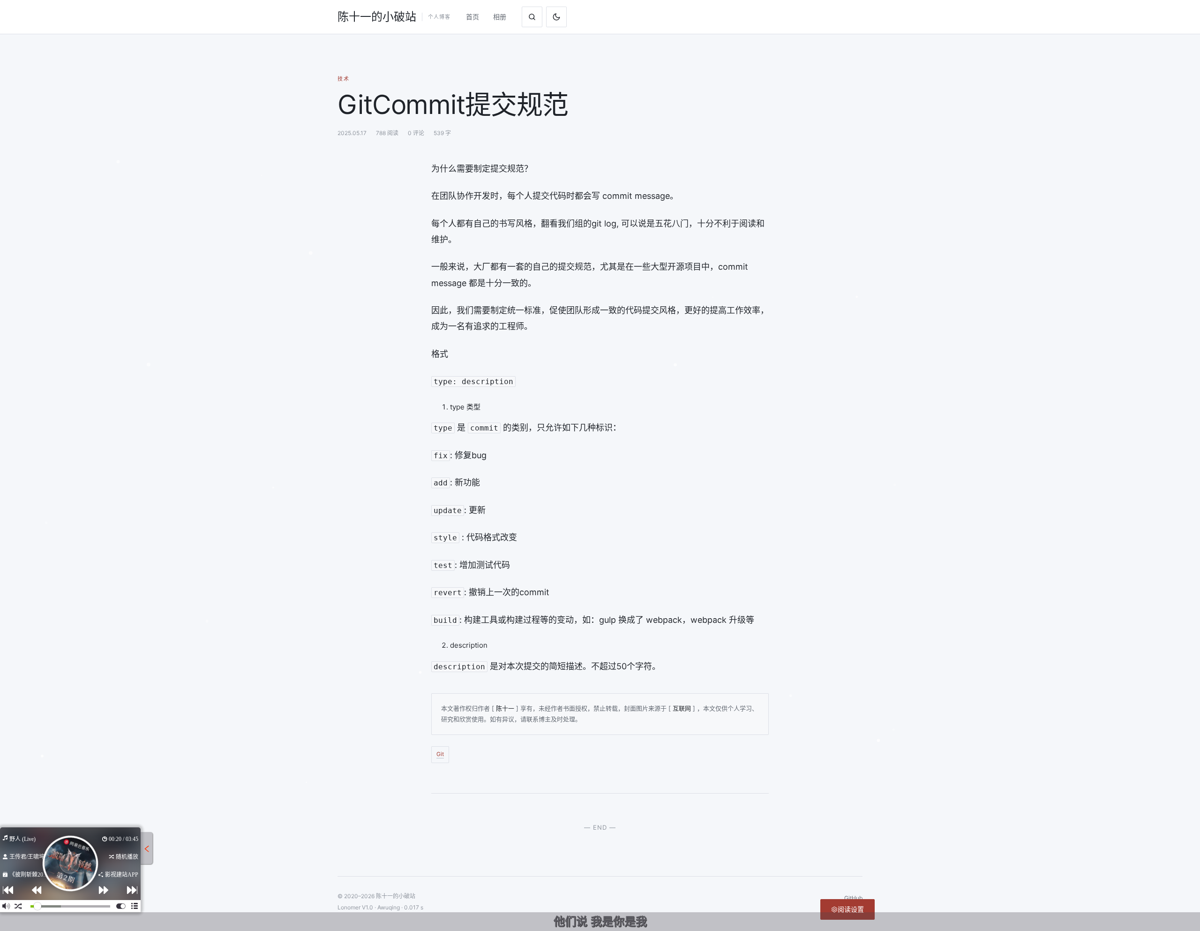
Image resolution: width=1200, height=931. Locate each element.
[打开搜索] (532, 17)
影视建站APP (121, 874)
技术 (343, 79)
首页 (472, 17)
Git (440, 753)
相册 (499, 17)
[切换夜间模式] (556, 17)
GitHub (853, 897)
